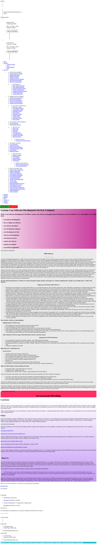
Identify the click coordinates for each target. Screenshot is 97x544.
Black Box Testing (17, 107)
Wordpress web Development (17, 79)
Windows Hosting (17, 155)
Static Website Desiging (18, 87)
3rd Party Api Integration (16, 82)
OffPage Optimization (15, 172)
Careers (5, 201)
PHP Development (14, 77)
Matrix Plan (15, 130)
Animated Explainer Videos (16, 148)
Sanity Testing (16, 119)
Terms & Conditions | (39, 542)
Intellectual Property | (69, 542)
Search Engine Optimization (16, 169)
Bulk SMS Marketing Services (17, 183)
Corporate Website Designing (20, 91)
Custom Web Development (16, 73)
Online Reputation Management (17, 189)
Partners (6, 197)
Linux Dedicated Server (21, 166)
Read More (6, 500)
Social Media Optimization (16, 175)
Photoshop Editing (14, 151)
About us (6, 63)
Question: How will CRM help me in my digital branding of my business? (14, 447)
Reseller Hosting (17, 159)
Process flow (79, 542)
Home (5, 61)
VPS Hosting (16, 160)
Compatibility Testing (18, 110)
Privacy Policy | (28, 542)
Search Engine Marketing (16, 174)
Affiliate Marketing (14, 190)
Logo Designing (14, 144)
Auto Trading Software (15, 124)
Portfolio (6, 194)
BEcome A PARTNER (12, 31)
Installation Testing (17, 114)
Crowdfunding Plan (17, 134)
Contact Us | (10, 542)
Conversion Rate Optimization (17, 187)
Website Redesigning (18, 92)
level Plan (15, 131)
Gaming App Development (16, 103)
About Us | (4, 542)
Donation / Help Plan (18, 135)
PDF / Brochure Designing (16, 147)
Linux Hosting (16, 158)
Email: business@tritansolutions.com (12, 5)
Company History (11, 64)
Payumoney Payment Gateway (23, 140)
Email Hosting (16, 156)
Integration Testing (17, 111)
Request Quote (4, 486)
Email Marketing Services (16, 184)
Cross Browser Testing (18, 108)
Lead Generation (14, 191)
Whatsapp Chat (7, 4)
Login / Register (7, 6)
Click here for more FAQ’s (7, 430)
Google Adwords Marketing (16, 179)
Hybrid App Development (16, 102)
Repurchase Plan (17, 136)
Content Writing (13, 182)
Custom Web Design (18, 94)
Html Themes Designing (18, 85)
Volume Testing (16, 115)
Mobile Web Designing (18, 90)
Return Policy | (50, 542)
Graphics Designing (14, 146)
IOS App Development (15, 99)
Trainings (6, 202)
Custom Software (14, 123)
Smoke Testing (16, 116)
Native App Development (16, 100)
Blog (5, 198)
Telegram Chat (7, 10)
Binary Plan (15, 128)
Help (8, 68)
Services (6, 70)
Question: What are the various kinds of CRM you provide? (12, 441)
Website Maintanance (15, 75)
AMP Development (14, 76)
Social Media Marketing (15, 176)
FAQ (8, 66)
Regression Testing (17, 118)
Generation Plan (16, 132)
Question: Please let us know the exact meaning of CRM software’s (13, 433)
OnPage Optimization (15, 171)
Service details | (19, 542)
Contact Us (6, 200)
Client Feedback (10, 67)
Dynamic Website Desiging (19, 88)
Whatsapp (6, 529)
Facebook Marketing (15, 178)
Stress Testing (16, 112)
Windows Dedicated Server (22, 164)
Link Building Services (15, 186)
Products (6, 196)
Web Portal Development (16, 80)
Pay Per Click (13, 180)
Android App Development (16, 97)
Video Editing (13, 150)
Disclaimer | (58, 542)
